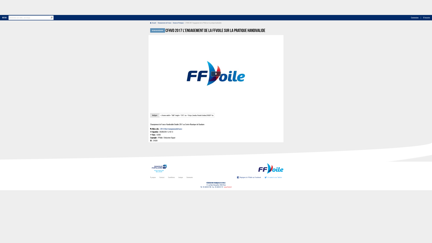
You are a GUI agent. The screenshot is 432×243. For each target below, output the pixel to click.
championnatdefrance (175, 129)
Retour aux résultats (157, 30)
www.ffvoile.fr (228, 187)
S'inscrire (426, 17)
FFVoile (267, 7)
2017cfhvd (163, 129)
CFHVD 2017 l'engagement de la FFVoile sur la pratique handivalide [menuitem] (203, 23)
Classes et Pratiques (178, 23)
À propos (153, 177)
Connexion (414, 17)
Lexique (180, 177)
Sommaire (190, 177)
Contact (161, 177)
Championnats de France (164, 23)
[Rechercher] (52, 17)
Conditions (171, 177)
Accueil (154, 23)
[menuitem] (153, 23)
